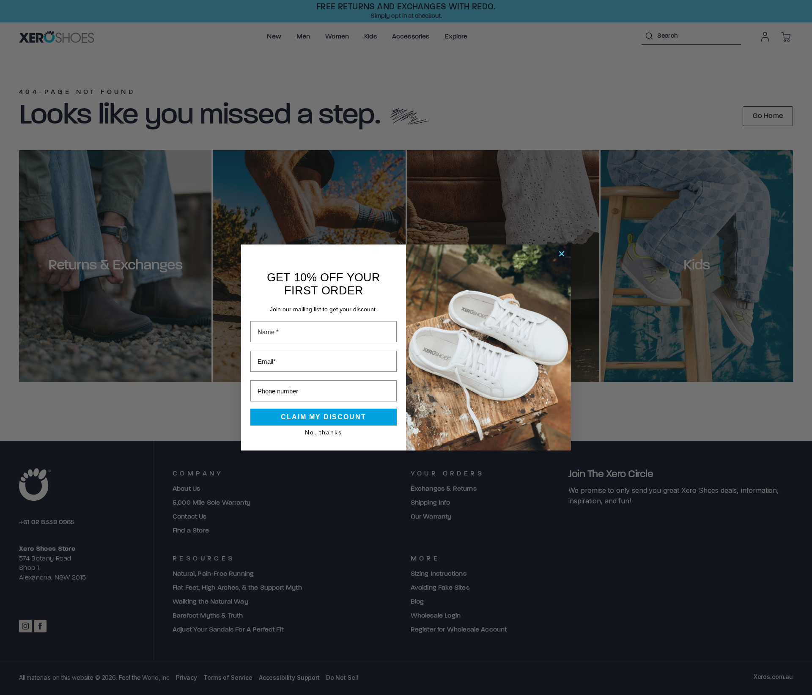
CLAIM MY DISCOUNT (323, 416)
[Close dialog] (562, 254)
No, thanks (323, 432)
